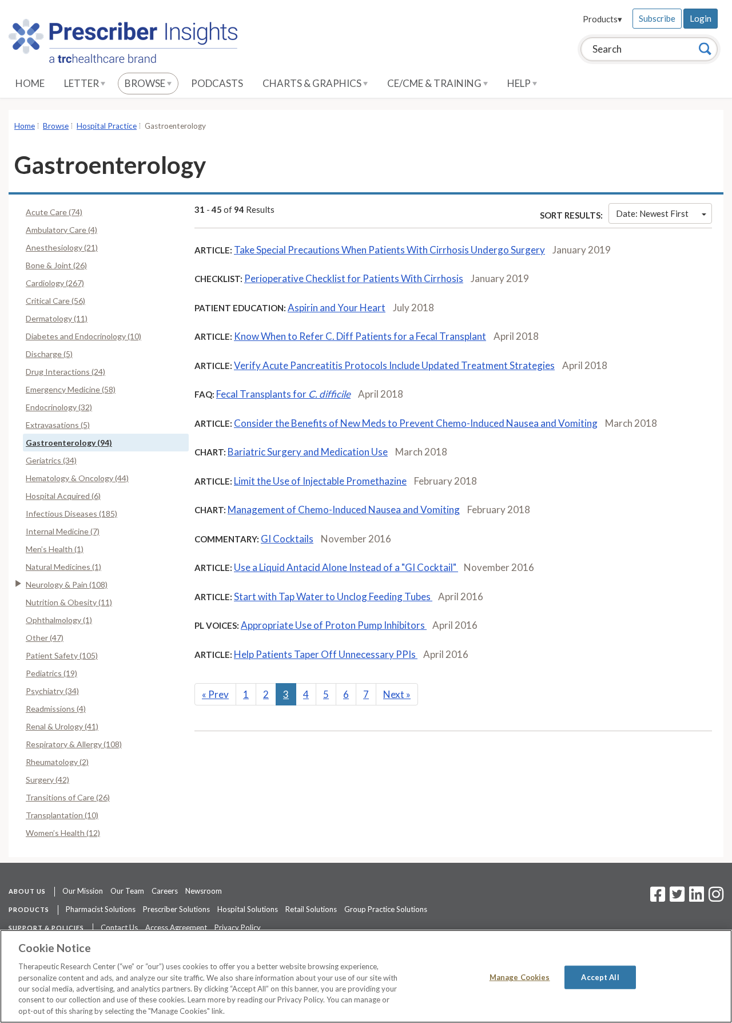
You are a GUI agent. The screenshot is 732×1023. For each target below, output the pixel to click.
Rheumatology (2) (57, 762)
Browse (146, 83)
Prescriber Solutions (176, 909)
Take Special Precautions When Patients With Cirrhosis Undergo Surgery (389, 250)
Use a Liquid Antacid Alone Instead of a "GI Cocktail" (346, 567)
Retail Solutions (311, 909)
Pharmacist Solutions (101, 909)
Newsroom (203, 890)
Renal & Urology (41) (62, 726)
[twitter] (676, 897)
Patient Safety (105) (62, 655)
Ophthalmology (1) (59, 620)
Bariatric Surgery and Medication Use (308, 452)
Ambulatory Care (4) (61, 230)
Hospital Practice (107, 125)
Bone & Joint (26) (56, 265)
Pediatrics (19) (51, 673)
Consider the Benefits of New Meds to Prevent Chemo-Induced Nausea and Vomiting (416, 423)
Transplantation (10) (62, 815)
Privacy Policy (237, 927)
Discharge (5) (49, 354)
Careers (165, 890)
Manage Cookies (520, 976)
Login (700, 18)
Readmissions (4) (56, 708)
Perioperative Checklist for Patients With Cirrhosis (353, 278)
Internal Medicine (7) (63, 531)
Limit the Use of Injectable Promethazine (320, 481)
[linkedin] (696, 897)
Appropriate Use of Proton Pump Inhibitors (334, 625)
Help (519, 83)
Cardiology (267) (55, 283)
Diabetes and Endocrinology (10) (83, 336)
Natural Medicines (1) (63, 567)
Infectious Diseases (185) (71, 513)
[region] (366, 976)
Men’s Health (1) (54, 549)
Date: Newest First (652, 213)
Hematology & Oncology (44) (77, 478)
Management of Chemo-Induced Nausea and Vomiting (344, 509)
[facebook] (657, 897)
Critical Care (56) (55, 301)
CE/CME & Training (435, 83)
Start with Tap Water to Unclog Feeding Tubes (333, 596)
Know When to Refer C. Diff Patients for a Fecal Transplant (360, 336)
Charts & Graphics (312, 83)
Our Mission (82, 890)
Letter (82, 83)
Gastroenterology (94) (69, 442)
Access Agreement (176, 927)
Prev (215, 694)
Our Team (127, 890)
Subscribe (657, 18)
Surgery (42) (47, 779)
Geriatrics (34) (51, 460)
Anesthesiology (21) (62, 247)
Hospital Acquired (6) (63, 496)
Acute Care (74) (54, 212)
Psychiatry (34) (52, 691)
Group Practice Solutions (385, 909)
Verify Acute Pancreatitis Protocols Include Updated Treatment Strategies (394, 365)
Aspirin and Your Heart (336, 308)
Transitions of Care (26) (68, 797)
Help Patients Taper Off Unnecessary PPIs (325, 654)
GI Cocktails (287, 539)
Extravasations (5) (58, 425)
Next (397, 694)
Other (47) (44, 638)
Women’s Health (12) (63, 833)
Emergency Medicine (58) (71, 389)
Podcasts (217, 83)
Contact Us (119, 927)
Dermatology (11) (56, 318)
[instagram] (716, 897)
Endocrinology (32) (59, 407)
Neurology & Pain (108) (67, 584)
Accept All (600, 976)
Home (30, 83)
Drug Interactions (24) (65, 371)
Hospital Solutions (247, 909)
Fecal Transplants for (283, 394)
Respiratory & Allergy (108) (74, 744)
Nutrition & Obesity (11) (69, 602)
